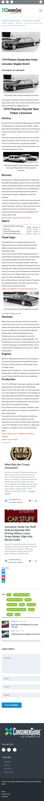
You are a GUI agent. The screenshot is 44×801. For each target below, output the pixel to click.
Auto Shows (8, 769)
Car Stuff (7, 765)
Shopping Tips (9, 772)
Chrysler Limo (11, 604)
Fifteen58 (37, 781)
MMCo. (4, 784)
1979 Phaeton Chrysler (14, 599)
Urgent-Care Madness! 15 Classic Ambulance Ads (19, 289)
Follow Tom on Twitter (9, 439)
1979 (9, 595)
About (3, 791)
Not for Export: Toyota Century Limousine (16, 218)
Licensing (4, 796)
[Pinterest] (21, 577)
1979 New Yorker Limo (21, 595)
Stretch (9, 614)
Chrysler (28, 599)
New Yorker (31, 604)
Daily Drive (7, 762)
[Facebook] (21, 571)
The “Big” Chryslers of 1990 (11, 314)
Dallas (22, 604)
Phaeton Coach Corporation (16, 609)
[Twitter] (21, 574)
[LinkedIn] (21, 581)
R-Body (31, 609)
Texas (17, 614)
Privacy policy (5, 794)
